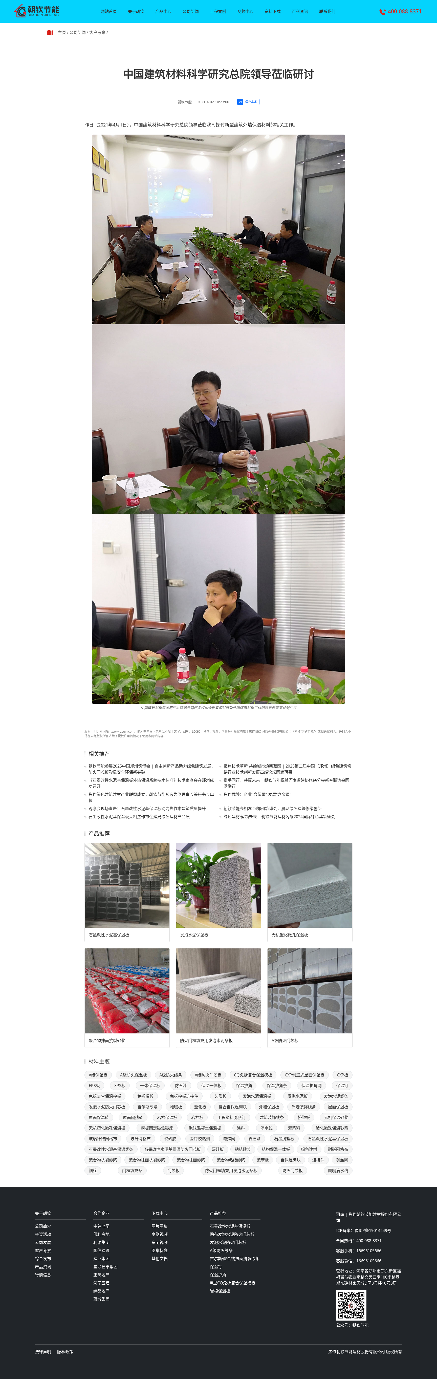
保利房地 (101, 1234)
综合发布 (43, 1258)
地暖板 (176, 1107)
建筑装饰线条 (272, 1117)
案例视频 (159, 1234)
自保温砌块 (290, 1160)
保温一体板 (211, 1085)
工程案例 (218, 11)
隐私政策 (65, 1351)
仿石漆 (181, 1085)
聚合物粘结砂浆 (231, 1160)
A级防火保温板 (133, 1075)
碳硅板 (218, 1149)
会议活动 (43, 1234)
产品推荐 (218, 1213)
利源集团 (101, 1242)
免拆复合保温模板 (105, 1096)
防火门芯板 (292, 1170)
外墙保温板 (269, 1107)
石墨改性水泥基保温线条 (111, 1149)
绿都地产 (101, 1291)
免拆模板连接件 (184, 1096)
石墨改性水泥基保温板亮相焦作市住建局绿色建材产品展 (139, 816)
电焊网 (229, 1138)
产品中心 (163, 11)
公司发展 (43, 1242)
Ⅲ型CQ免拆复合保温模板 (232, 1283)
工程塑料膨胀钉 (231, 1117)
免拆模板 (145, 1096)
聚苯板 (263, 1160)
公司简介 (43, 1226)
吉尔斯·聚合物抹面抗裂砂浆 (234, 1258)
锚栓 (93, 1170)
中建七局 (101, 1226)
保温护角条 (277, 1085)
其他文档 (159, 1258)
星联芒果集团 (105, 1266)
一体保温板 (150, 1085)
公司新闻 (191, 11)
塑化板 (200, 1107)
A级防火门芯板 (285, 1040)
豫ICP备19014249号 (373, 1230)
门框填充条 (132, 1170)
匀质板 (220, 1096)
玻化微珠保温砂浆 (332, 1128)
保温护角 (244, 1085)
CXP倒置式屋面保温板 (304, 1075)
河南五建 (101, 1283)
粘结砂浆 (243, 1149)
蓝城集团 (101, 1299)
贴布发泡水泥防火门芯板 (232, 1234)
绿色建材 (309, 1149)
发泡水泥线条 (336, 1096)
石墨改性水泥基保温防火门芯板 (172, 1149)
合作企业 (101, 1213)
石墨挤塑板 (284, 1138)
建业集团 (101, 1258)
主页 (62, 32)
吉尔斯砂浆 (147, 1107)
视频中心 (245, 11)
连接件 (318, 1160)
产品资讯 (43, 1266)
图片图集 (159, 1226)
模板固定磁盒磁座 (157, 1128)
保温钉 (342, 1085)
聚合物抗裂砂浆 (103, 1160)
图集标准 (159, 1250)
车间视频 (159, 1242)
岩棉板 (197, 1117)
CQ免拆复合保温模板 (253, 1075)
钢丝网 (342, 1160)
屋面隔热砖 (133, 1117)
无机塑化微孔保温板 (290, 935)
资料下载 (273, 11)
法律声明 (43, 1351)
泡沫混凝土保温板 (205, 1128)
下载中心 (159, 1213)
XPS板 (119, 1085)
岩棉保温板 (167, 1117)
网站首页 (109, 11)
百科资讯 (300, 11)
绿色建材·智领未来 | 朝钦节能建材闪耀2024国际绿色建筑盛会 (279, 816)
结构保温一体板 (276, 1149)
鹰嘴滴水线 (338, 1170)
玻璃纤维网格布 (103, 1138)
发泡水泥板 (298, 1096)
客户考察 (97, 32)
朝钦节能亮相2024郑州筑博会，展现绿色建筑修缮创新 (273, 808)
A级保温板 (98, 1075)
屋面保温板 (338, 1107)
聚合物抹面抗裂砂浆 (107, 1040)
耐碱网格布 (338, 1149)
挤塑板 (304, 1117)
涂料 (241, 1128)
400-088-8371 (405, 11)
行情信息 (43, 1275)
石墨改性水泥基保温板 (109, 935)
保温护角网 (311, 1085)
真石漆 (255, 1138)
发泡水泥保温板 (194, 935)
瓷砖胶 (170, 1138)
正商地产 (101, 1275)
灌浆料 (294, 1128)
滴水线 (266, 1128)
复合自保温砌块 (233, 1107)
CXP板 (342, 1075)
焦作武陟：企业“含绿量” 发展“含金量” (257, 794)
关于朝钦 (136, 11)
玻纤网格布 (140, 1138)
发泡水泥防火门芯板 (107, 1107)
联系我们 (327, 11)
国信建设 (101, 1250)
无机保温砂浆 (336, 1117)
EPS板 (94, 1085)
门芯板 (173, 1170)
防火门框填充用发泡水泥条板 (206, 1040)
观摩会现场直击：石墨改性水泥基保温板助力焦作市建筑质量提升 (147, 808)
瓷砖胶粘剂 (200, 1138)
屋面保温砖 (99, 1117)
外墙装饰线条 (304, 1107)
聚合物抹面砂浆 (191, 1160)
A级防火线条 (170, 1075)
